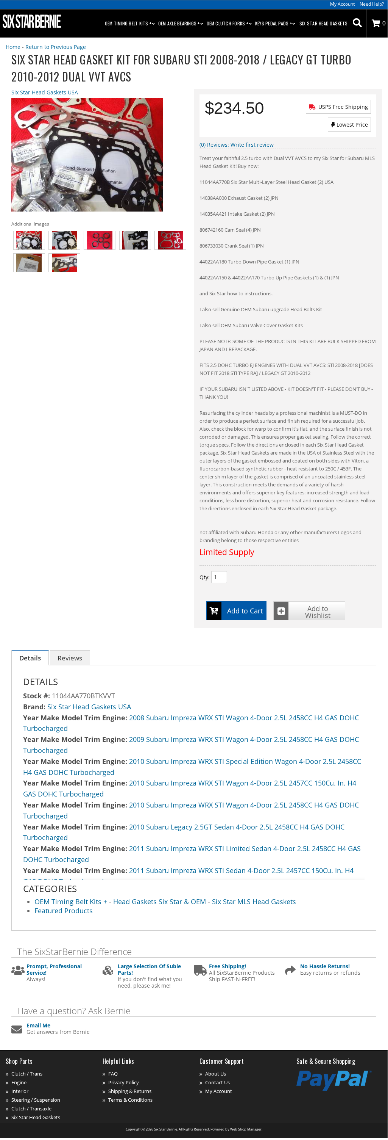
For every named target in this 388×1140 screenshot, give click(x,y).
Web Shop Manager (246, 1129)
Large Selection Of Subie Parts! (149, 969)
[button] (357, 23)
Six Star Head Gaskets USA (44, 92)
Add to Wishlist (317, 612)
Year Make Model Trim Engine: (75, 717)
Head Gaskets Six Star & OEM (159, 901)
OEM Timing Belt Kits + (71, 901)
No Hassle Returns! (325, 966)
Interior (19, 1091)
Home (13, 46)
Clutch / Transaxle (31, 1109)
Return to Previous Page (55, 46)
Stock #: (37, 695)
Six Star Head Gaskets (323, 23)
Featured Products (63, 910)
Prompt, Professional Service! (54, 969)
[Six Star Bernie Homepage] (31, 20)
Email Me (38, 1025)
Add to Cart (245, 610)
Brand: (34, 706)
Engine (18, 1082)
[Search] (357, 23)
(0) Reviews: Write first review (236, 144)
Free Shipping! (227, 966)
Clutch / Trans (26, 1074)
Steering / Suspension (35, 1100)
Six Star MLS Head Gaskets (254, 901)
